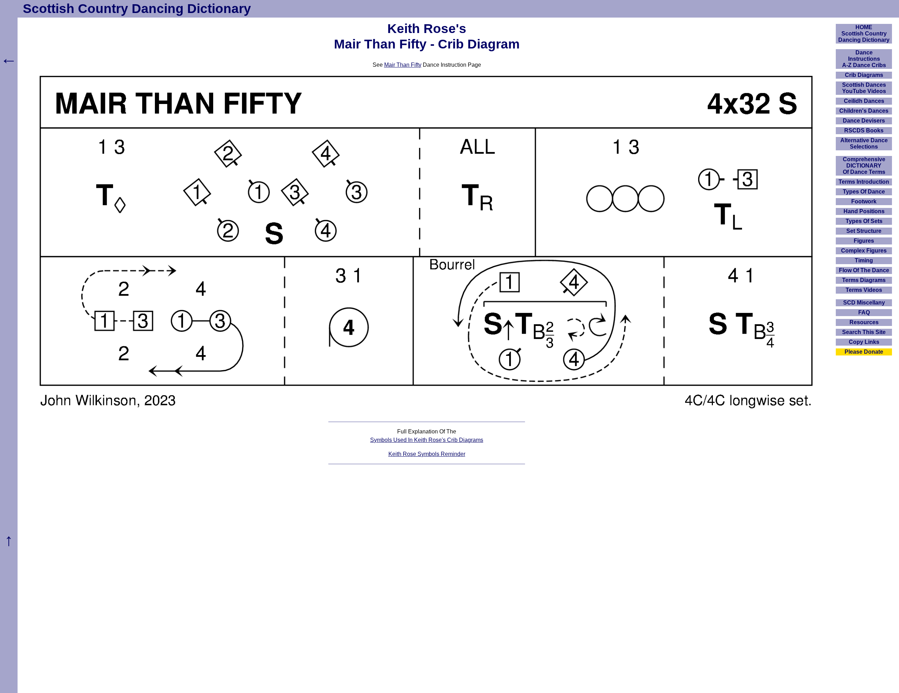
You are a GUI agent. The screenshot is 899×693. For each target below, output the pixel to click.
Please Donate (864, 352)
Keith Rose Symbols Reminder (426, 454)
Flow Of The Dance (864, 270)
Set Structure (863, 231)
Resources (864, 322)
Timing (864, 260)
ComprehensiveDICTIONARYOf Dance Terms (864, 165)
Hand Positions (864, 211)
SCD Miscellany (864, 303)
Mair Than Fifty (402, 65)
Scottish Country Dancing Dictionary (137, 8)
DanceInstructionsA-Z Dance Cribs (864, 59)
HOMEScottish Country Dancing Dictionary (864, 33)
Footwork (864, 201)
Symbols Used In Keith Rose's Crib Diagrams (426, 440)
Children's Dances (863, 111)
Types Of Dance (864, 192)
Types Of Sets (864, 221)
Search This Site (864, 332)
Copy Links (864, 342)
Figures (864, 241)
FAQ (864, 312)
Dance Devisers (864, 121)
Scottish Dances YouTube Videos (864, 88)
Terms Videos (864, 290)
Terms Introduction (864, 182)
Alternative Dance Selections (864, 143)
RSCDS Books (864, 130)
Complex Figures (864, 251)
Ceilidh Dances (864, 101)
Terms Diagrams (864, 280)
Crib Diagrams (864, 75)
